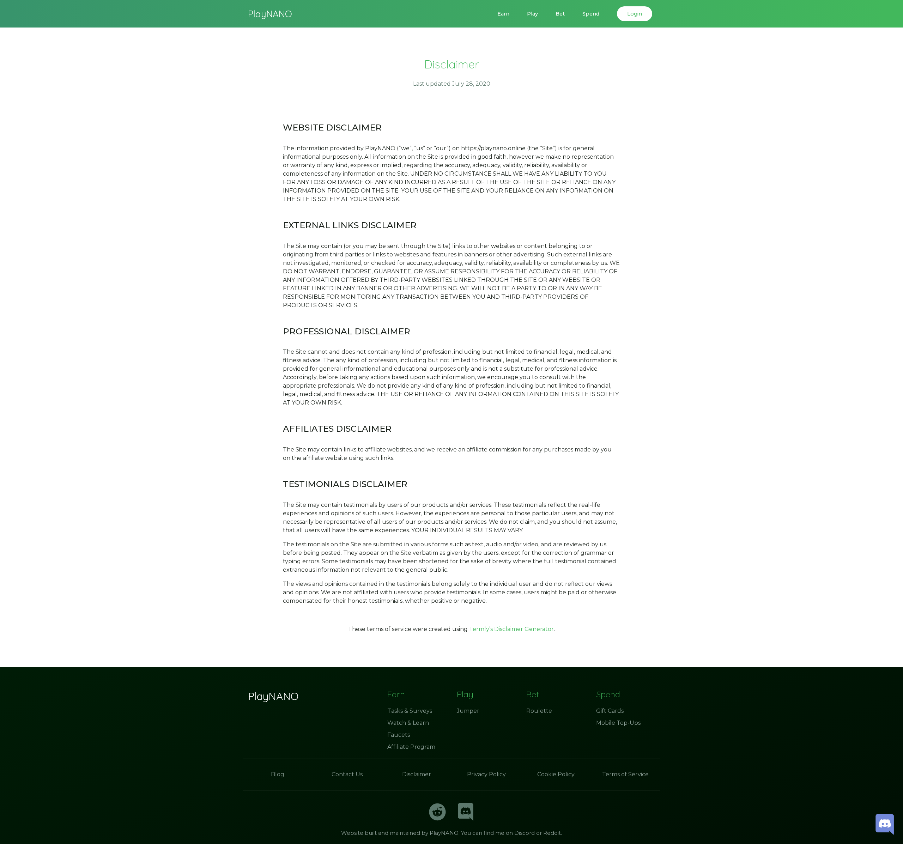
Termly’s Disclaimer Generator (511, 629)
